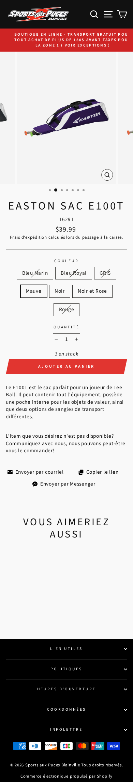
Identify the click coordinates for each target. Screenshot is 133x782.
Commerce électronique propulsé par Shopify (66, 776)
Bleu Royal (74, 273)
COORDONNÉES (66, 709)
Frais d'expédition (28, 237)
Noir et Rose (92, 291)
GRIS (105, 273)
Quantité (67, 327)
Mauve (34, 291)
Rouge (66, 309)
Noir (60, 291)
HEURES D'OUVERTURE (66, 689)
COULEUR (66, 261)
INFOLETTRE (66, 729)
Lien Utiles (66, 649)
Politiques (66, 669)
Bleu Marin (35, 273)
